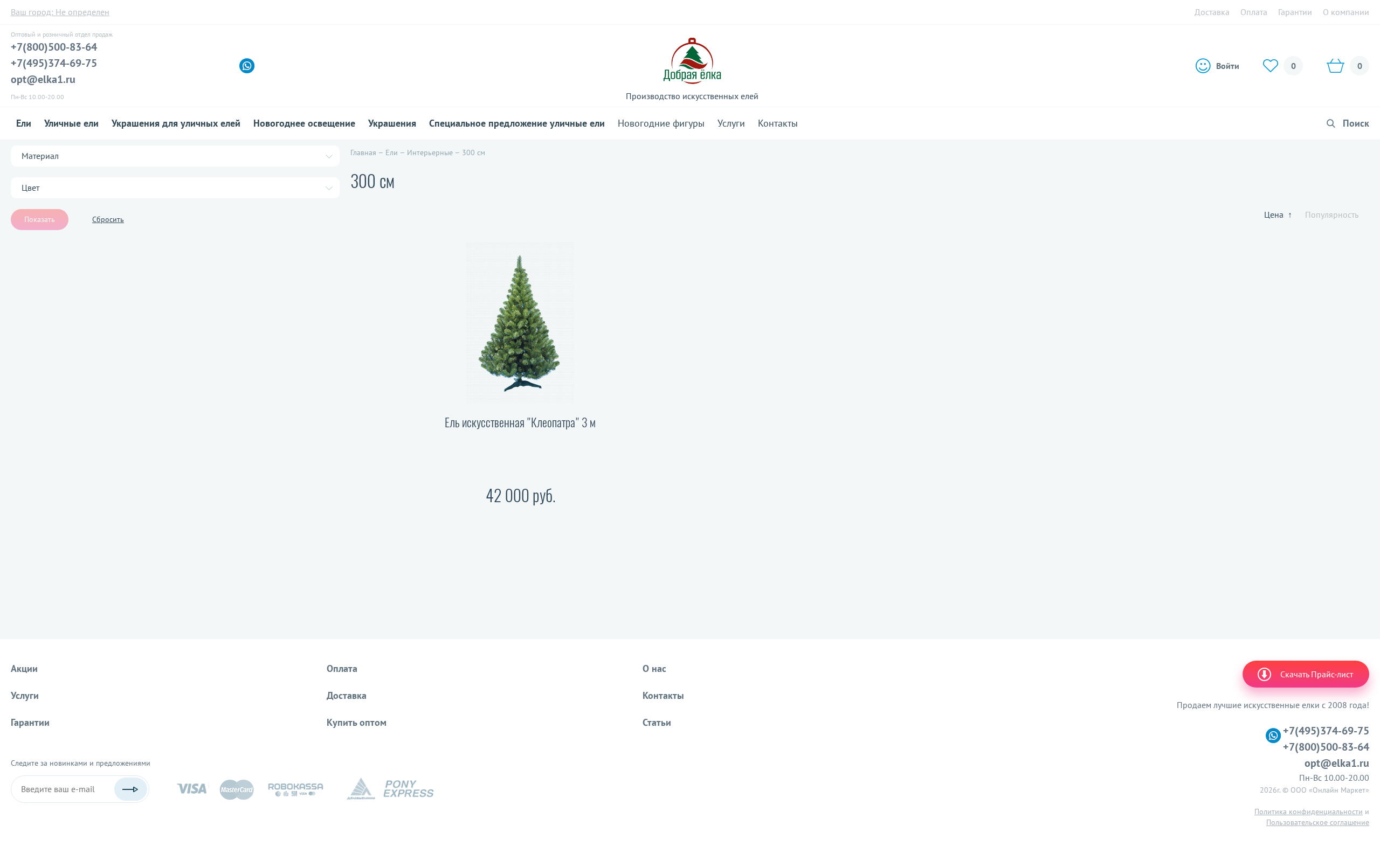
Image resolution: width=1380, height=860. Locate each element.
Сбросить (108, 219)
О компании (1346, 11)
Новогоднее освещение (304, 123)
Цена (1278, 214)
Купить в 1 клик (572, 531)
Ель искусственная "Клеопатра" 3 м (520, 422)
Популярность (1331, 214)
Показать (39, 219)
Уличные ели (71, 123)
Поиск (1356, 123)
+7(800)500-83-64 (54, 47)
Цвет (30, 187)
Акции (24, 668)
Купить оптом (357, 722)
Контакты (778, 123)
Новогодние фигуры (661, 123)
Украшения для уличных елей (176, 123)
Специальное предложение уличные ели (517, 123)
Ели (23, 123)
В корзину (456, 531)
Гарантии (1295, 11)
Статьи (657, 722)
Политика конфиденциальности (1308, 811)
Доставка (1212, 11)
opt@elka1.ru (43, 79)
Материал (40, 155)
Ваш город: (60, 11)
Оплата (1253, 11)
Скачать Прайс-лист (1316, 674)
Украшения (392, 123)
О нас (654, 668)
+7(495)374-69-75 (54, 63)
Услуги (731, 123)
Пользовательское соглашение (1317, 822)
